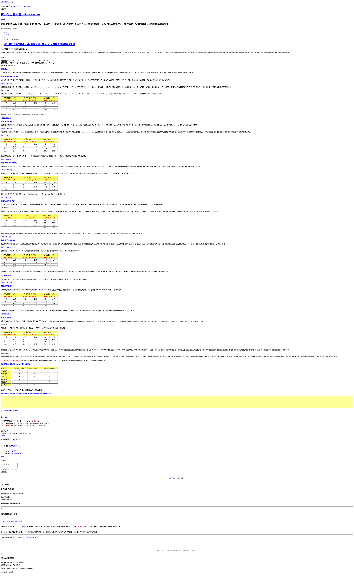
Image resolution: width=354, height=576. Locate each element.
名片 (5, 36)
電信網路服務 (16, 453)
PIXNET (163, 550)
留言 (16, 446)
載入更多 (3, 460)
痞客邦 (12, 446)
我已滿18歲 (4, 572)
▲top (2, 456)
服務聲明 (194, 550)
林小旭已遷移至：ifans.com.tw (20, 14)
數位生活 (16, 28)
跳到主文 (4, 19)
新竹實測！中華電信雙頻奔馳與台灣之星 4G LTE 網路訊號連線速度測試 (39, 44)
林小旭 (3, 435)
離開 (10, 572)
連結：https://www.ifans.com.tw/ (12, 521)
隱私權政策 (187, 550)
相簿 (5, 32)
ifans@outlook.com (31, 537)
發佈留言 (3, 471)
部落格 (6, 34)
